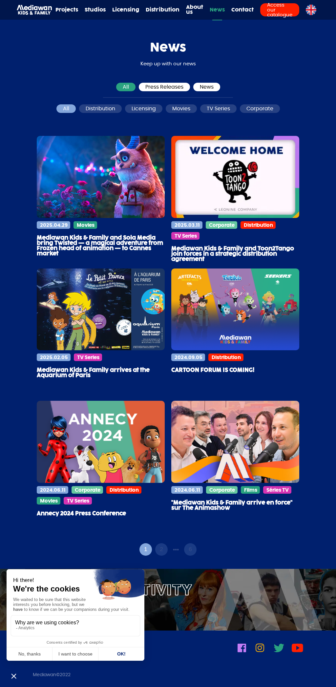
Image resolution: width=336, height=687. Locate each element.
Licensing (125, 10)
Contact (242, 10)
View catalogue (282, 28)
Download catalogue (282, 36)
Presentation (197, 28)
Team (197, 36)
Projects (66, 10)
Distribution (162, 10)
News (217, 10)
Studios (95, 10)
